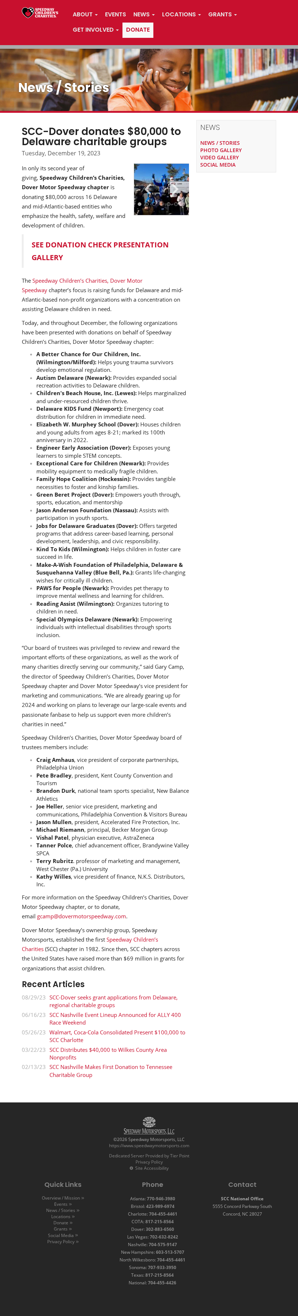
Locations (61, 1216)
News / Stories (60, 1210)
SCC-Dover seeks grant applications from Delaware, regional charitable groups (113, 1001)
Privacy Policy (149, 1162)
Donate (60, 1223)
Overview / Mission (61, 1198)
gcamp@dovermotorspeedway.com (81, 916)
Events (61, 1204)
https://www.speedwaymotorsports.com (149, 1145)
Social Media (61, 1235)
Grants (61, 1229)
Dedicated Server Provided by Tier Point (149, 1156)
